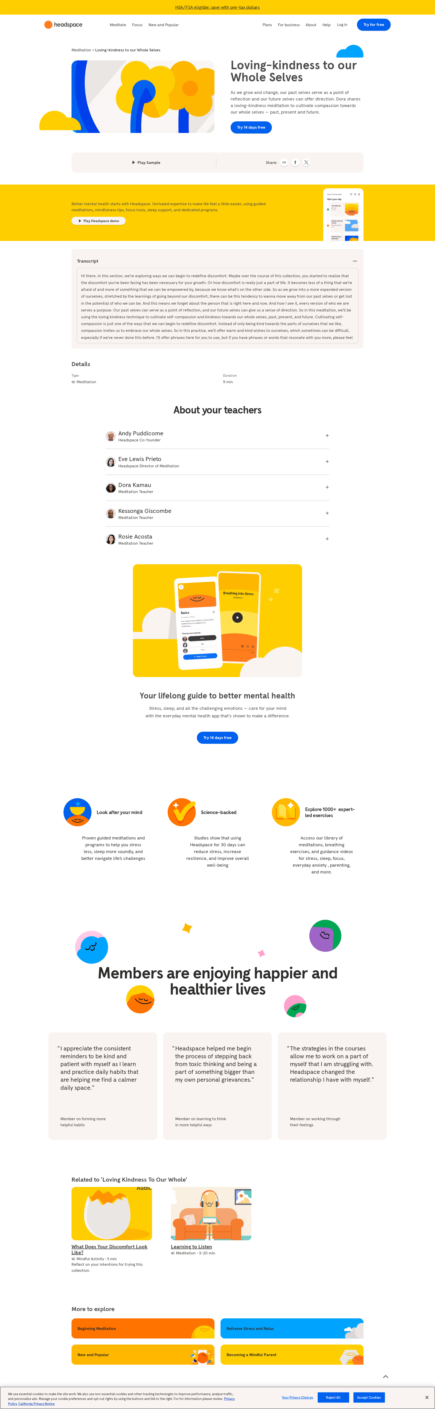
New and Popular (164, 24)
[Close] (426, 1397)
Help (326, 24)
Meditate (118, 24)
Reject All (333, 1397)
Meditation (81, 49)
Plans (267, 24)
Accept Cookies (369, 1397)
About (311, 24)
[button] (284, 162)
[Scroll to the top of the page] (386, 1377)
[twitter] (306, 162)
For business (289, 24)
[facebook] (295, 162)
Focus (137, 24)
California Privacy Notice (36, 1404)
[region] (217, 1398)
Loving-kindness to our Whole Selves (127, 49)
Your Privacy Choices (297, 1397)
